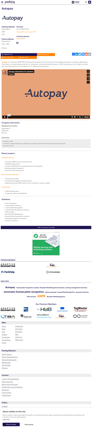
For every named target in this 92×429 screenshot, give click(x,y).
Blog (16, 334)
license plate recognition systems (27, 287)
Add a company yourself (46, 227)
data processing (50, 292)
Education (18, 331)
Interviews (18, 329)
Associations (6, 340)
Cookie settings (28, 424)
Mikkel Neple (20, 38)
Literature (18, 337)
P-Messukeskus (6, 187)
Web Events (19, 340)
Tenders (4, 334)
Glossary (5, 368)
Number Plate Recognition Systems (52, 287)
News (4, 329)
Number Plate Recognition (56, 296)
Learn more (6, 419)
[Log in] (89, 2)
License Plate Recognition (66, 292)
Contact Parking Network (10, 379)
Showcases (19, 326)
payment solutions (82, 292)
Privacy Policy (6, 392)
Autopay (10, 287)
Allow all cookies (11, 424)
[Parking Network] (10, 1)
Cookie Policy (6, 395)
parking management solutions (76, 287)
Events (4, 342)
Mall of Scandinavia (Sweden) (10, 174)
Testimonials (6, 365)
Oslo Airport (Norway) (8, 157)
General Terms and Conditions (12, 387)
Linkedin (5, 406)
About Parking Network (10, 357)
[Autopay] (12, 18)
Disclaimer (5, 390)
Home (4, 326)
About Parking (7, 354)
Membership (6, 362)
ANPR (41, 296)
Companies (6, 337)
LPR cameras (31, 296)
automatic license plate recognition (24, 292)
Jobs (3, 332)
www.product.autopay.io (25, 32)
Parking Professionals (9, 360)
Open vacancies (7, 382)
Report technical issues (10, 384)
